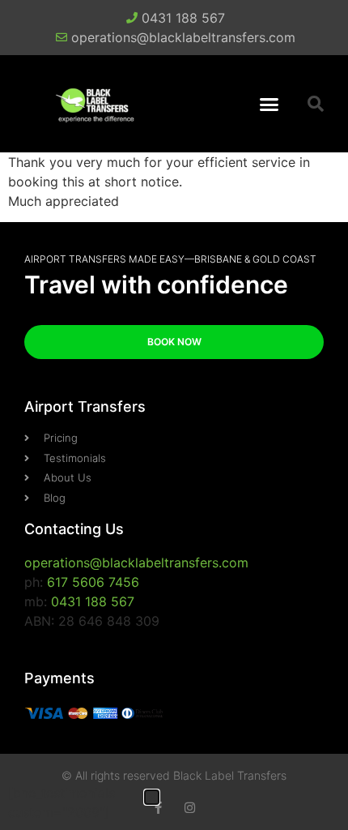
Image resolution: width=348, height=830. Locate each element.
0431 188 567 (92, 601)
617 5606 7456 (93, 582)
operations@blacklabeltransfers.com (136, 562)
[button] (269, 103)
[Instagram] (190, 808)
